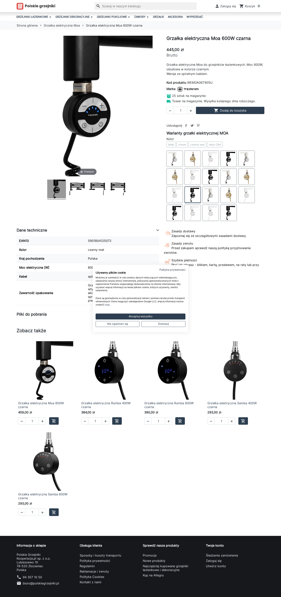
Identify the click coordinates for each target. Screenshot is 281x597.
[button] (225, 6)
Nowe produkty (154, 561)
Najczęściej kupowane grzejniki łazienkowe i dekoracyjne (165, 568)
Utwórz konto (216, 566)
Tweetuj (192, 125)
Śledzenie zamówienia (222, 555)
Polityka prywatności (95, 561)
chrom (182, 144)
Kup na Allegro (153, 575)
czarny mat (197, 144)
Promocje (150, 555)
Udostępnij (186, 125)
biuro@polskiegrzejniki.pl (41, 583)
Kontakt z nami (90, 582)
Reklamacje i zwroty (94, 571)
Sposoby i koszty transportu (100, 555)
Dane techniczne (32, 230)
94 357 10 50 (32, 577)
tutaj (107, 304)
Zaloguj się (214, 561)
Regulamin (87, 566)
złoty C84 (215, 144)
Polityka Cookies (92, 577)
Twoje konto (215, 545)
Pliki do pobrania (32, 314)
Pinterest (198, 125)
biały (171, 144)
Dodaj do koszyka (230, 110)
